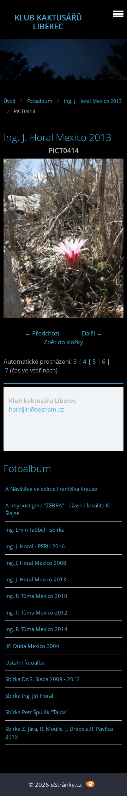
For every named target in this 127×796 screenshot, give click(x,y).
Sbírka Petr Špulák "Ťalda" (36, 712)
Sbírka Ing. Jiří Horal (29, 695)
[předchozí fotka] (15, 238)
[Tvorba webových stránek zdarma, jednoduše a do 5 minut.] (90, 784)
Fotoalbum (39, 101)
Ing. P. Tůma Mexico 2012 (36, 612)
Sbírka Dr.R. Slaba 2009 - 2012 (42, 679)
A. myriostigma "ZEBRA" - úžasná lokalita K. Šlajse (57, 509)
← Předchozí (42, 333)
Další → (92, 333)
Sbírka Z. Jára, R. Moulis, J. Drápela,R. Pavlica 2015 (59, 732)
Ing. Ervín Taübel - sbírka (35, 529)
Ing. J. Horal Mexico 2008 (35, 562)
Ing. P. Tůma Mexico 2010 (36, 595)
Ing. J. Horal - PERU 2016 (35, 546)
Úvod (10, 101)
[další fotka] (112, 238)
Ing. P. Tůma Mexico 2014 (36, 629)
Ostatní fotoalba (24, 662)
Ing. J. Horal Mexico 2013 (93, 101)
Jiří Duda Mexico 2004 (32, 645)
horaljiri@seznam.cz (36, 409)
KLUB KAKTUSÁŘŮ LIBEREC (48, 22)
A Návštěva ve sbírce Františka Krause (51, 488)
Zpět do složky (63, 342)
